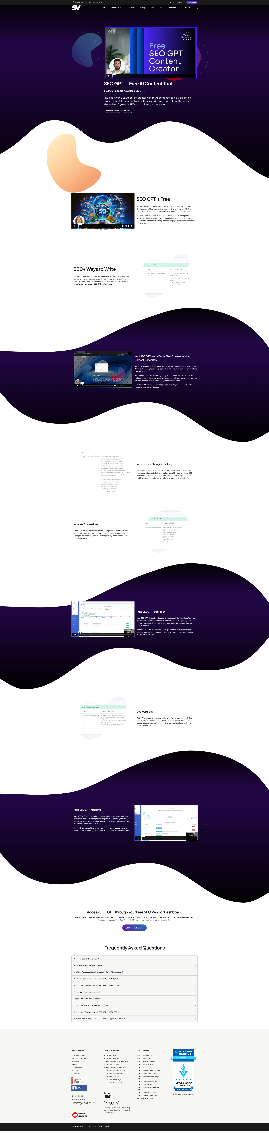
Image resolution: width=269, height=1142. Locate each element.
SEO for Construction (144, 1055)
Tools (152, 8)
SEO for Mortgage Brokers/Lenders (149, 1070)
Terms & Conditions (188, 1094)
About (102, 8)
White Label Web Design (112, 1080)
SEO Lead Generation (78, 1058)
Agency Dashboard (78, 1055)
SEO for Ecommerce (144, 1058)
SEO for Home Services (145, 1064)
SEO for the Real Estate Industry (148, 1095)
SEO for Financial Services (146, 1061)
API (161, 8)
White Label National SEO (113, 1058)
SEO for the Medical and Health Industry (148, 1088)
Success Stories (116, 8)
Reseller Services (77, 1061)
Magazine (188, 8)
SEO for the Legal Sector (145, 1084)
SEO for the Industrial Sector (147, 1081)
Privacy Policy (177, 1094)
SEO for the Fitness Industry (147, 1092)
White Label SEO (173, 8)
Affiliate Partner (76, 1067)
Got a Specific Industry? (145, 1098)
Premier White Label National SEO (116, 1061)
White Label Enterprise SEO (113, 1073)
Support (74, 1064)
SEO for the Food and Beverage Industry (148, 1077)
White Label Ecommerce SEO (114, 1070)
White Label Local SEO (112, 1064)
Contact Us (75, 1073)
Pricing (142, 8)
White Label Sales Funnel (113, 1083)
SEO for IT (140, 1067)
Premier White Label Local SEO (115, 1067)
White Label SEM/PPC (112, 1076)
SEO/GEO (131, 8)
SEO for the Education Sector (147, 1073)
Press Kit (74, 1070)
